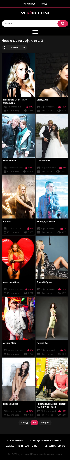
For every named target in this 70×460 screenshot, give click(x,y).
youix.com (24, 454)
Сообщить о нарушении (45, 440)
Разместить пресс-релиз (21, 445)
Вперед (45, 422)
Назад (24, 422)
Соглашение (15, 440)
